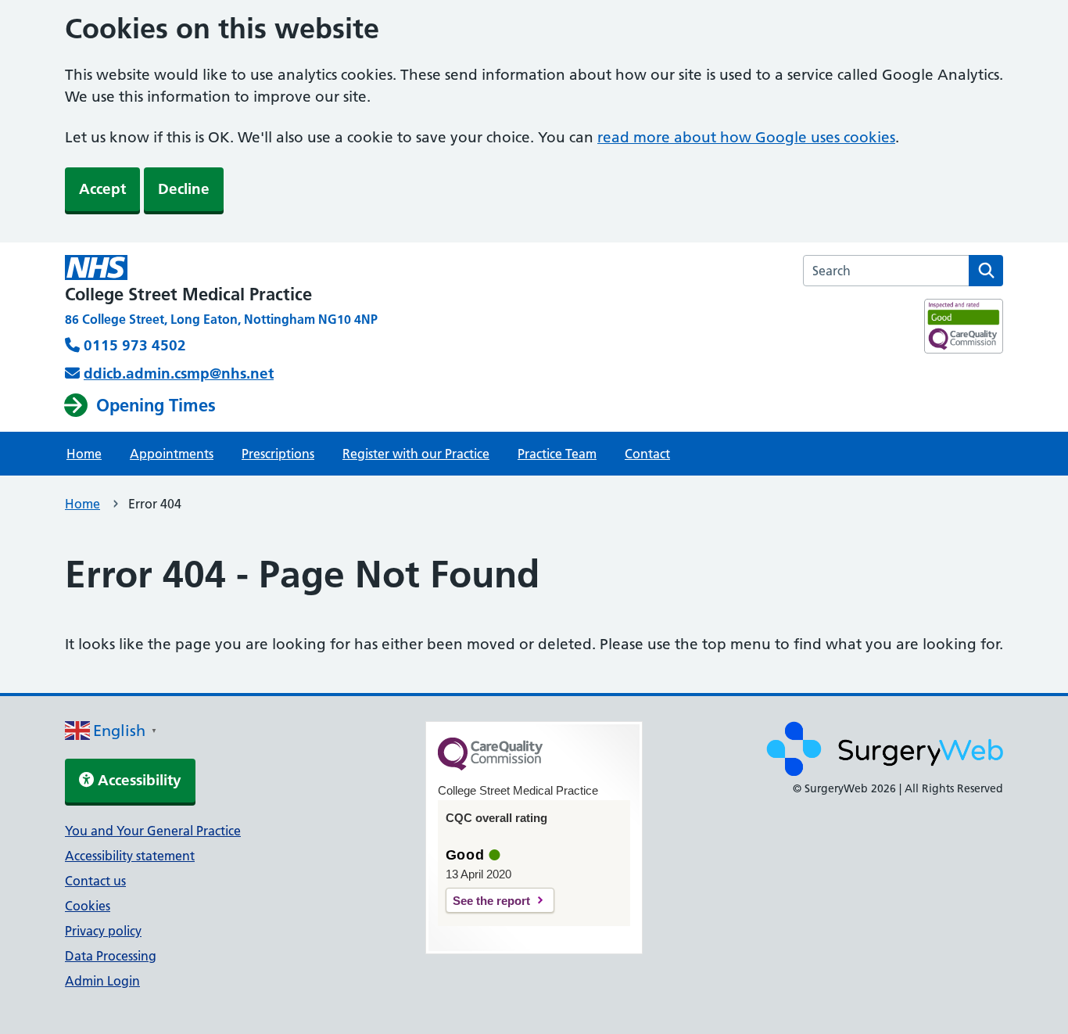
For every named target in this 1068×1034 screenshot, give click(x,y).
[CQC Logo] (490, 766)
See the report (491, 900)
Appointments (171, 453)
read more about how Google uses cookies (746, 137)
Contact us (95, 881)
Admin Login (102, 981)
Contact (647, 453)
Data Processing (110, 956)
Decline (184, 189)
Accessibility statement (130, 855)
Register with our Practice (415, 453)
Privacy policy (103, 931)
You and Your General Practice (153, 830)
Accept (102, 189)
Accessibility (137, 780)
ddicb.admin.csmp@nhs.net (179, 373)
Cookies (87, 906)
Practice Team (557, 453)
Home (84, 453)
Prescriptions (278, 453)
